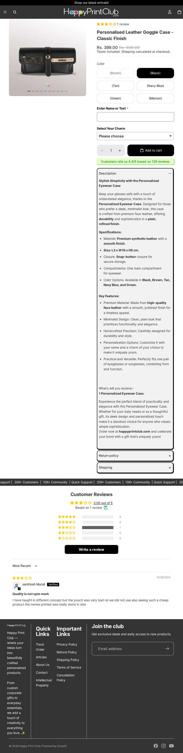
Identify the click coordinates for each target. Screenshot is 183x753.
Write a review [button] (91, 549)
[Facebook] (155, 746)
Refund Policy (67, 652)
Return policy (109, 455)
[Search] (15, 12)
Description (107, 173)
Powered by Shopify (54, 746)
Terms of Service (69, 667)
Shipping (105, 467)
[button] (107, 24)
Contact (42, 672)
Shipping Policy (68, 660)
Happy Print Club (29, 746)
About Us (42, 665)
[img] (22, 578)
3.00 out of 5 (103, 503)
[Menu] (5, 12)
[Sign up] (167, 648)
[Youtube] (171, 746)
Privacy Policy (67, 644)
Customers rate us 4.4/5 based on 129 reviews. (135, 161)
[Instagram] (163, 746)
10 (66, 91)
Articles (41, 657)
